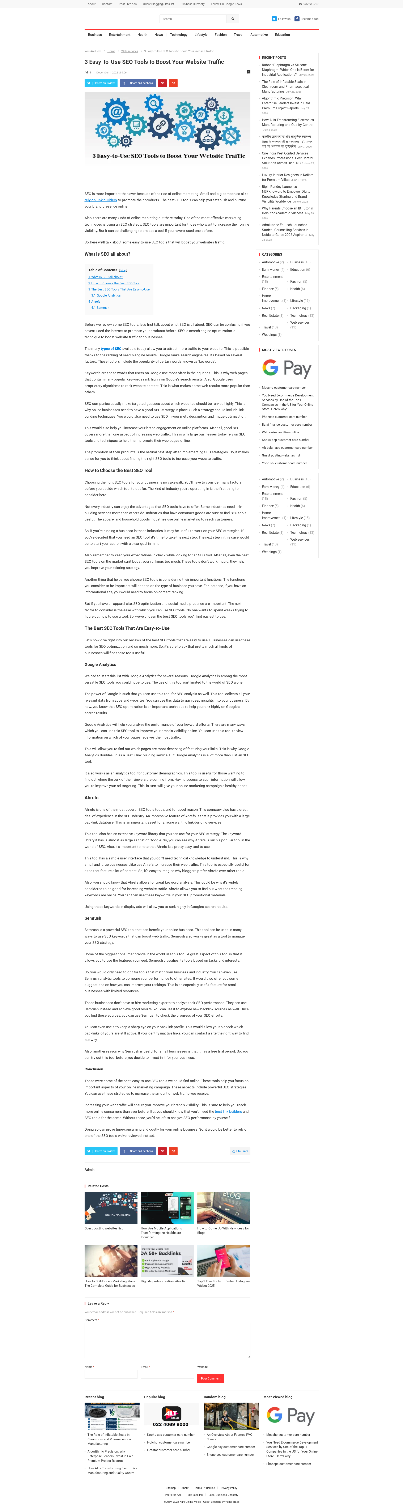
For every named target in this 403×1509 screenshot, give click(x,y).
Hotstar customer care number (168, 1450)
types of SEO (111, 349)
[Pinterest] (162, 83)
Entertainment (119, 35)
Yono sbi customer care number (284, 463)
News (158, 35)
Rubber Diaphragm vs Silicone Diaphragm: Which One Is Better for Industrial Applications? (288, 70)
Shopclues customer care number (230, 1455)
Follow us (284, 19)
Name (89, 1367)
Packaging (298, 308)
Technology (178, 35)
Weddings (269, 335)
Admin (89, 72)
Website (202, 1367)
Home (111, 51)
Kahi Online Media (190, 1501)
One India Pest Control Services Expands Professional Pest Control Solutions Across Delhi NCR (287, 158)
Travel (238, 35)
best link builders (228, 1111)
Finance (268, 289)
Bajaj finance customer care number (287, 424)
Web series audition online (280, 432)
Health (142, 35)
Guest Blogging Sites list (158, 4)
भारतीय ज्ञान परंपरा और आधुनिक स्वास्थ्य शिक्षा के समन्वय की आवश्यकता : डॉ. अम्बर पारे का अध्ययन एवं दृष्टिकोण (287, 141)
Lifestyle (201, 35)
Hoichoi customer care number (169, 1442)
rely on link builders (101, 200)
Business (95, 35)
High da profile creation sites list (164, 1281)
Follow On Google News (226, 4)
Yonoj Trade (232, 1501)
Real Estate (270, 316)
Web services (129, 51)
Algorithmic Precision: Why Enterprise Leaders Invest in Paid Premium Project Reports (286, 103)
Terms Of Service (204, 1487)
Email (145, 1367)
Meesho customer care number (284, 388)
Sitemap (171, 1487)
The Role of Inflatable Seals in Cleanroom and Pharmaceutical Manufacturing (285, 86)
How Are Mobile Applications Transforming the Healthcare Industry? (161, 1233)
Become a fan (310, 19)
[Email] (173, 83)
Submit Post (310, 4)
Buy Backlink (195, 1494)
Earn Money (271, 270)
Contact (107, 4)
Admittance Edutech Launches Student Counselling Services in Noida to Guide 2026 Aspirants (285, 230)
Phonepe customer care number (284, 417)
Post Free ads (128, 4)
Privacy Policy (229, 1487)
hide (123, 270)
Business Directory (193, 4)
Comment (92, 1320)
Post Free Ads (173, 1494)
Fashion (221, 35)
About (92, 4)
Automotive (259, 35)
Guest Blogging (212, 1501)
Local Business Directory (223, 1494)
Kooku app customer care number (285, 440)
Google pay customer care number (231, 1447)
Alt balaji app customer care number (287, 448)
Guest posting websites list (104, 1228)
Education (282, 35)
